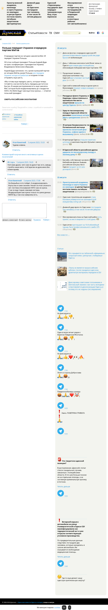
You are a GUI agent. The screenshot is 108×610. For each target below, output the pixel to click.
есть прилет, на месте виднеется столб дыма (82, 218)
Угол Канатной (19, 142)
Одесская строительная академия (77, 197)
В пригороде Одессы (71, 140)
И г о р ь (11, 162)
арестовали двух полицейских (81, 65)
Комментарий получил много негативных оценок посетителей (22, 155)
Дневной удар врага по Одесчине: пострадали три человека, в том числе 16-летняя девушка (34, 10)
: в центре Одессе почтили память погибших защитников (76, 189)
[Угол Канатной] (6, 147)
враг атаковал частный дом (76, 79)
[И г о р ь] (3, 161)
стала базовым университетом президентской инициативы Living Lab (79, 199)
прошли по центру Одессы (73, 104)
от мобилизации (75, 57)
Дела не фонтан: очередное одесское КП (79, 53)
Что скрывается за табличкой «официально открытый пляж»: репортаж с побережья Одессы (86, 255)
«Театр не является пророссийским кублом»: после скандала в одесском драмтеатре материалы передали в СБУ (84, 270)
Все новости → (63, 235)
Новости (42, 33)
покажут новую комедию (84, 88)
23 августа (61, 48)
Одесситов (67, 225)
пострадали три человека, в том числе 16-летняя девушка (82, 208)
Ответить (16, 150)
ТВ (50, 33)
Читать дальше (63, 486)
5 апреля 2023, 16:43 (25, 162)
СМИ (56, 33)
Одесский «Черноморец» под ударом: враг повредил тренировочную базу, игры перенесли (55, 10)
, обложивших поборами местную (80, 66)
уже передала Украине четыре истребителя (24, 74)
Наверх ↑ (24, 124)
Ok (64, 607)
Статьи (32, 33)
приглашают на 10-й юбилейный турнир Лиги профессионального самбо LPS (81, 226)
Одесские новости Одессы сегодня (30, 602)
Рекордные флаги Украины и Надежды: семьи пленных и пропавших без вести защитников (76, 99)
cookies (57, 607)
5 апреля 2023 (6, 43)
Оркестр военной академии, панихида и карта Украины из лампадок (75, 184)
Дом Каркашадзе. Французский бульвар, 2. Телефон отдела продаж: (95, 8)
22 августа (61, 177)
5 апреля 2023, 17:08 (32, 180)
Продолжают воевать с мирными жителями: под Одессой (73, 75)
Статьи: (60, 248)
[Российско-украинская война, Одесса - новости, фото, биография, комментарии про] (7, 119)
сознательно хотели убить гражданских (76, 116)
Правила (37, 220)
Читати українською (23, 43)
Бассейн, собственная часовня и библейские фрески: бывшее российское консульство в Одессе (76, 163)
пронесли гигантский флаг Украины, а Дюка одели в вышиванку (75, 131)
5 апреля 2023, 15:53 (36, 142)
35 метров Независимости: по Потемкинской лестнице (76, 126)
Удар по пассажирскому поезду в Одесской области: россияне (75, 112)
